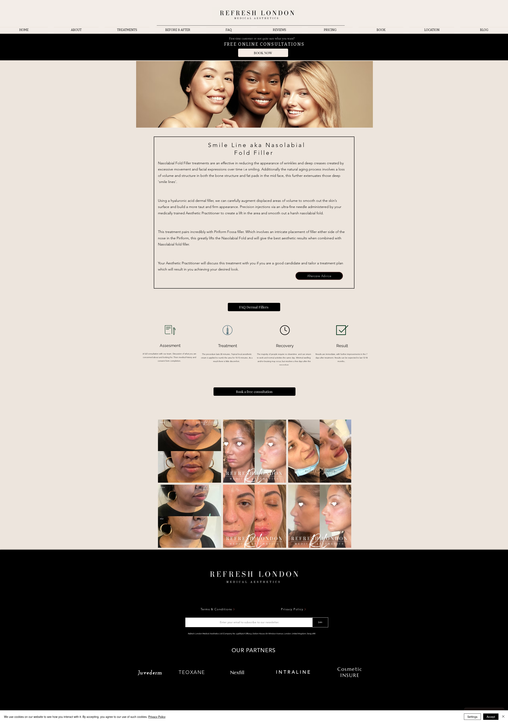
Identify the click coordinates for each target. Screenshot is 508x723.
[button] (127, 30)
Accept (491, 717)
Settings (472, 717)
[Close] (503, 716)
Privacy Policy (156, 717)
